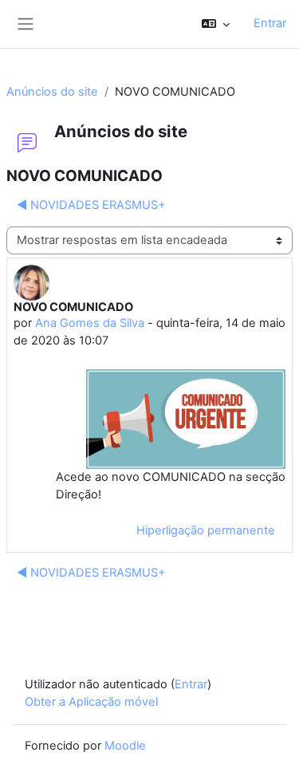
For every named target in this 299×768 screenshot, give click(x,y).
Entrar (270, 23)
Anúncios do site (52, 92)
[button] (215, 24)
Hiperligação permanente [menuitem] (205, 530)
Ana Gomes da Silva (89, 323)
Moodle (125, 745)
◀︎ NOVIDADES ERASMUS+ (91, 205)
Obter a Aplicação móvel (91, 702)
